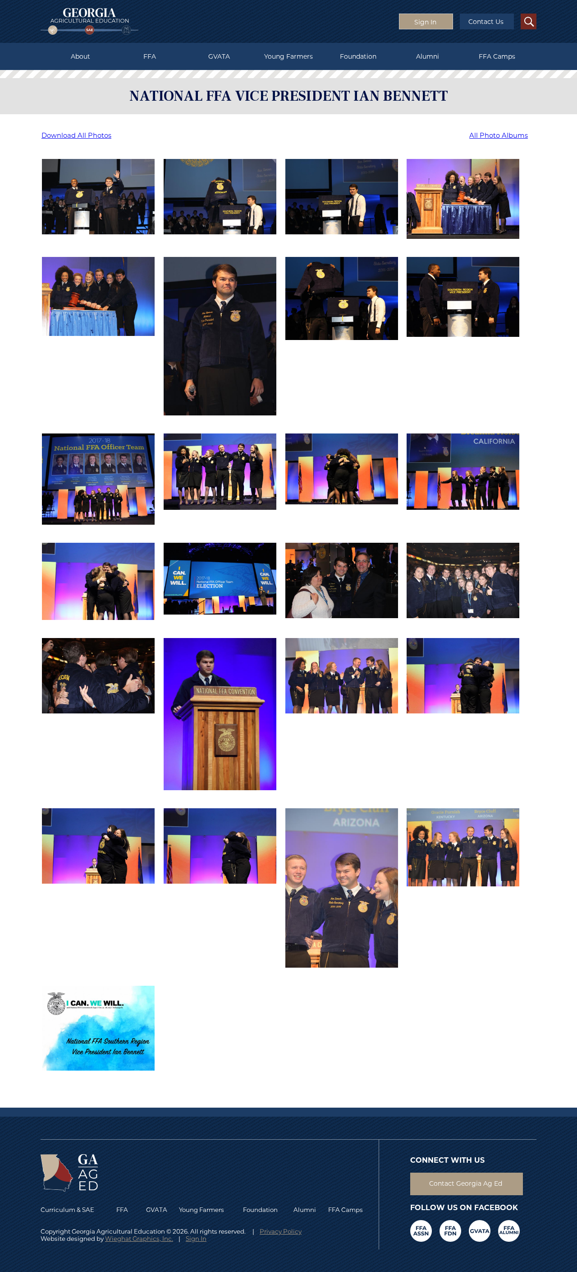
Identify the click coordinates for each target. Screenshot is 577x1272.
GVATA (219, 56)
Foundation (358, 56)
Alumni (427, 56)
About (80, 56)
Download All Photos (76, 135)
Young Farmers (288, 56)
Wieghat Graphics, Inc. (139, 1238)
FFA (149, 56)
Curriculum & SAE (67, 1209)
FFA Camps (497, 56)
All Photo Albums (498, 135)
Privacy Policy (281, 1231)
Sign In (196, 1238)
